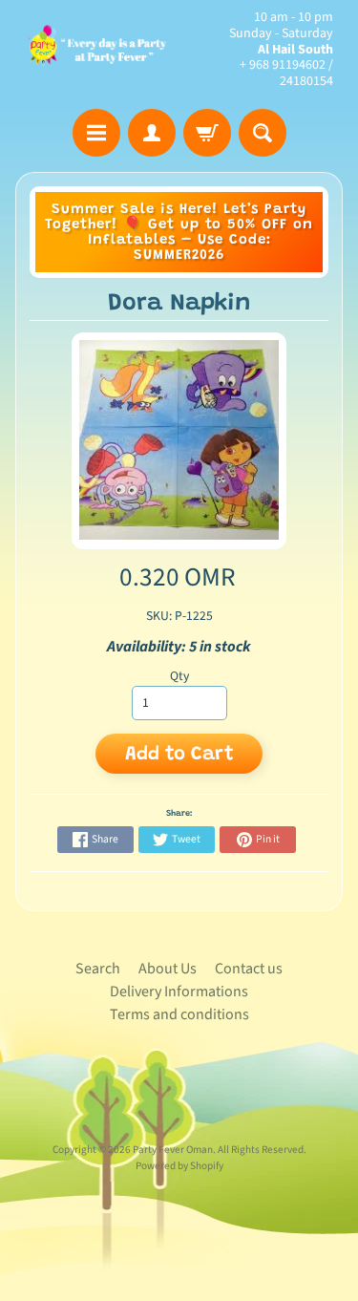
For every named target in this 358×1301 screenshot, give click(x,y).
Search (97, 968)
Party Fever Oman (173, 1149)
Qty (179, 676)
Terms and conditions (179, 1014)
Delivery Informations (179, 991)
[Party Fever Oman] (97, 49)
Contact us (249, 968)
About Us (167, 968)
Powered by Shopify (179, 1166)
